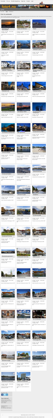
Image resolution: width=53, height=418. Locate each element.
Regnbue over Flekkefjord (23, 70)
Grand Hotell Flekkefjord (23, 90)
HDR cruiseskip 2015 (22, 319)
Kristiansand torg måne (38, 131)
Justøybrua (35, 194)
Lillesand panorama (37, 171)
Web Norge (9, 407)
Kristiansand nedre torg (22, 256)
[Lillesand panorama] (39, 170)
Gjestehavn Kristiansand (7, 381)
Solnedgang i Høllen (22, 111)
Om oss (8, 1)
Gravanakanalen (5, 215)
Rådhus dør (4, 319)
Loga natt (19, 49)
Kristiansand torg (21, 277)
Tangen (34, 28)
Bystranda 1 (20, 153)
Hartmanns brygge (6, 360)
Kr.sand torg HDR (37, 215)
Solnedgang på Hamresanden (5, 29)
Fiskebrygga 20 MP (21, 236)
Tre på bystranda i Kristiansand (37, 112)
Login (32, 1)
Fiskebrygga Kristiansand (8, 339)
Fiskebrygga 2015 (37, 339)
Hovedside (3, 1)
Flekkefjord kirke (5, 49)
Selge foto (23, 1)
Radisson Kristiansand (22, 381)
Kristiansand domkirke (7, 277)
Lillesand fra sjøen (21, 194)
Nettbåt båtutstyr (4, 405)
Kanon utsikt (20, 215)
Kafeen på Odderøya (22, 28)
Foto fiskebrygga (21, 339)
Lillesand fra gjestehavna (7, 194)
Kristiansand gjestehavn (38, 360)
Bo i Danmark (3, 407)
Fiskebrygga (36, 236)
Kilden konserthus (6, 298)
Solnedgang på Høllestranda (8, 111)
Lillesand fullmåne (6, 152)
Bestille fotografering (15, 1)
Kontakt (28, 1)
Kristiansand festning (7, 236)
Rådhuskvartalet (21, 298)
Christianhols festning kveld (8, 132)
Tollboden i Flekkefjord (7, 70)
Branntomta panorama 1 (7, 256)
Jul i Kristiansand (37, 319)
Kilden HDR (35, 277)
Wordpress (3, 406)
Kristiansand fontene (37, 298)
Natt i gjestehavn (21, 132)
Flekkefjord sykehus (37, 49)
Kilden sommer (36, 256)
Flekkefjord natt (5, 90)
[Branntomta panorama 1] (8, 255)
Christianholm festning (22, 360)
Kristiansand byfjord (6, 173)
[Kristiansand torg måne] (39, 130)
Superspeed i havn (21, 173)
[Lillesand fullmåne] (8, 151)
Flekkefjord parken (37, 90)
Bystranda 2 (35, 153)
